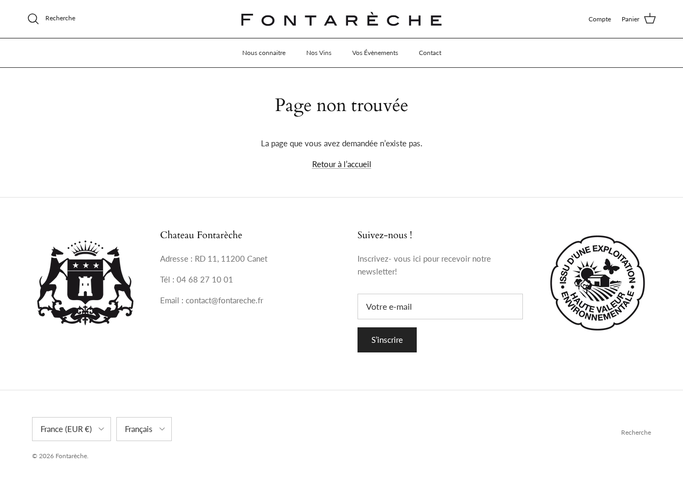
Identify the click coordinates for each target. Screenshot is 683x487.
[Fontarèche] (341, 19)
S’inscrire (387, 339)
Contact (430, 53)
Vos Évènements (375, 53)
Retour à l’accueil (341, 164)
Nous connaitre (263, 53)
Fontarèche (71, 456)
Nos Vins (318, 53)
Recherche (636, 432)
